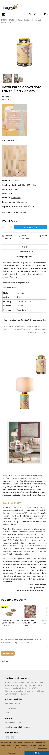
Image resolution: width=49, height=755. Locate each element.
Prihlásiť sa (8, 653)
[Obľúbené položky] (35, 14)
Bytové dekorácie (23, 20)
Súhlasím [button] (36, 753)
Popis (24, 247)
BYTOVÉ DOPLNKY (7, 20)
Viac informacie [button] (42, 748)
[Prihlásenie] (40, 14)
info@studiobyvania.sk (21, 727)
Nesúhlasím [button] (12, 753)
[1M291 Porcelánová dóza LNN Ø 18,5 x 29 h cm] (24, 49)
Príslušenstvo (24, 252)
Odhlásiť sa (6, 661)
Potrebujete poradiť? (24, 257)
